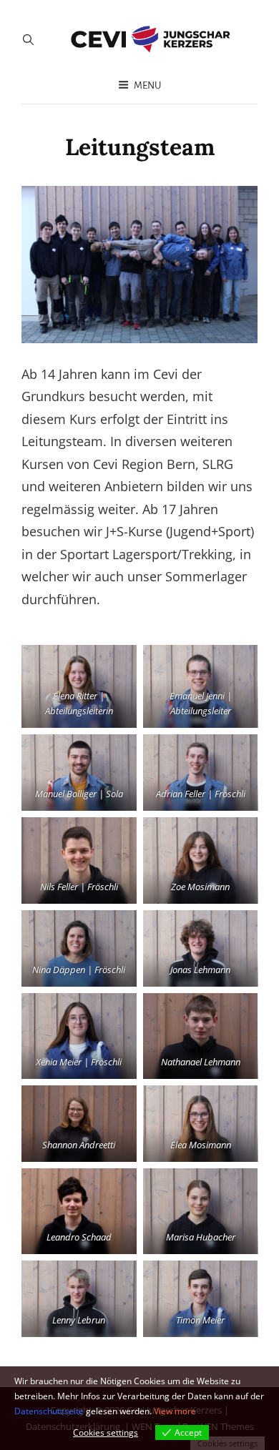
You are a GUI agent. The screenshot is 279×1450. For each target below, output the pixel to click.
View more (175, 1411)
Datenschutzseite (49, 1411)
